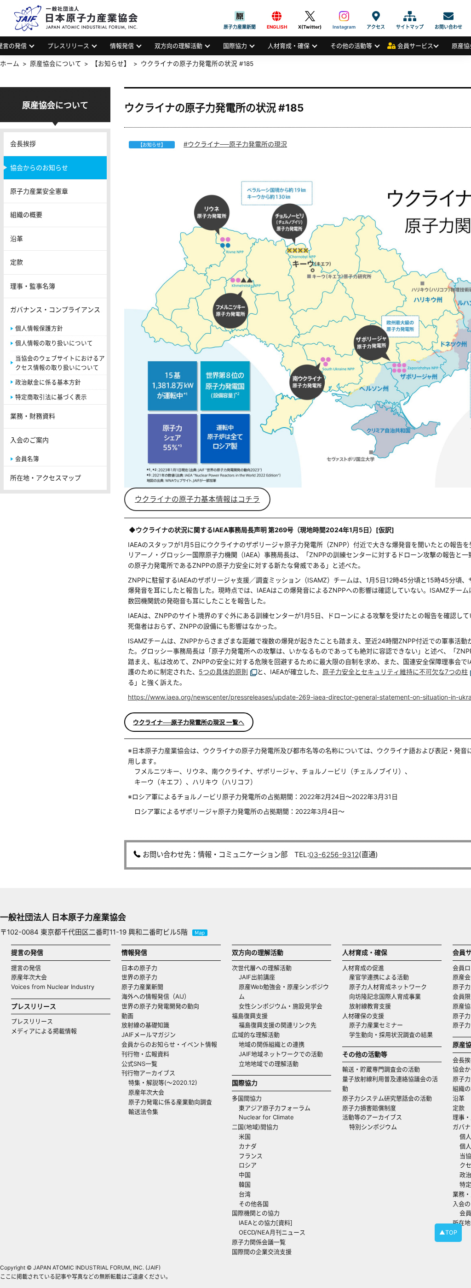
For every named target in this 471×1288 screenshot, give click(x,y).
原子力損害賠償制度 (369, 1108)
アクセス (376, 16)
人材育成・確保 (289, 45)
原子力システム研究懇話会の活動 (387, 1098)
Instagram (344, 16)
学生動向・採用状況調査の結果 (394, 1034)
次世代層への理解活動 (262, 967)
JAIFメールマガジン (148, 1034)
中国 (245, 1174)
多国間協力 (247, 1098)
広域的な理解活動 (256, 1034)
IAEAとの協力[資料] (266, 1222)
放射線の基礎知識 (145, 1025)
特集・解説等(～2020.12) (162, 1082)
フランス (251, 1155)
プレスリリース (68, 45)
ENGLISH (277, 16)
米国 (245, 1136)
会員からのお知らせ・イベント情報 (169, 1044)
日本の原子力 (139, 967)
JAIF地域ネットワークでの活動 (281, 1054)
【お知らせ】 (111, 63)
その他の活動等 (351, 45)
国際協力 (235, 45)
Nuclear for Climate (266, 1117)
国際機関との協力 (256, 1213)
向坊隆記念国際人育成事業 (385, 996)
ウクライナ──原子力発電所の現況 (237, 144)
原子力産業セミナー (376, 1025)
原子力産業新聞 (239, 16)
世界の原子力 (139, 977)
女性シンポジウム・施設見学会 (280, 1006)
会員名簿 (27, 458)
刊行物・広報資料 (145, 1054)
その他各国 (254, 1203)
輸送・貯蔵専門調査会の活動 (381, 1069)
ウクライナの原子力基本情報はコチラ (197, 499)
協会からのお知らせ (39, 167)
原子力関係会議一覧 (259, 1242)
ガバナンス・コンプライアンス (55, 309)
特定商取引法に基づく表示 (51, 397)
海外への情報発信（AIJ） (155, 996)
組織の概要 (26, 214)
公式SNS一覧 (139, 1063)
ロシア (248, 1165)
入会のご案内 (29, 440)
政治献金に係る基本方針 (48, 382)
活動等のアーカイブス (372, 1117)
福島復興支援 (250, 1015)
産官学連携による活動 (379, 977)
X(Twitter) (310, 16)
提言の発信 (26, 967)
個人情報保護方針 (39, 328)
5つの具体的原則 (223, 672)
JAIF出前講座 (257, 977)
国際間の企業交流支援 (262, 1251)
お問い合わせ (448, 16)
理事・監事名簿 (32, 286)
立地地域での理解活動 (269, 1063)
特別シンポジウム (373, 1126)
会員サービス (415, 45)
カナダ (248, 1146)
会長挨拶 (23, 143)
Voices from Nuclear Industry (52, 986)
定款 (16, 262)
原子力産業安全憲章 (39, 191)
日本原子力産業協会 (80, 18)
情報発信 (122, 45)
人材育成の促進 (363, 967)
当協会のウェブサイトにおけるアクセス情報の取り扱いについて (60, 363)
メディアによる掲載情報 (44, 1031)
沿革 (16, 238)
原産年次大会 (29, 977)
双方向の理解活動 (178, 45)
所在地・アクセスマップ (45, 478)
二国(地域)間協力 (255, 1126)
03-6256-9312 (334, 854)
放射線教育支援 (370, 1006)
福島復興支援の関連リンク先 (277, 1025)
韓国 (245, 1184)
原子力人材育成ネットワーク (388, 986)
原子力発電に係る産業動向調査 (170, 1102)
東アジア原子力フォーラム (274, 1108)
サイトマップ (410, 16)
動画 (127, 1015)
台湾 (245, 1194)
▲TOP (448, 1232)
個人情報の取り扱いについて (54, 343)
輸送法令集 (143, 1111)
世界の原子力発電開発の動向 (160, 1006)
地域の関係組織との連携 (271, 1044)
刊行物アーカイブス (148, 1072)
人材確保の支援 (363, 1015)
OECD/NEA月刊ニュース (272, 1232)
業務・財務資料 (32, 416)
